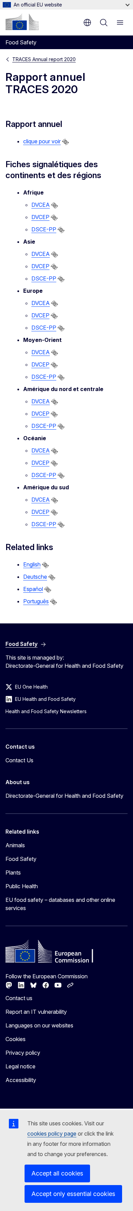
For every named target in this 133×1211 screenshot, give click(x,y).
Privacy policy (22, 1052)
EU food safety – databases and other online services (60, 903)
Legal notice (20, 1066)
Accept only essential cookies (73, 1193)
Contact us (18, 998)
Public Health (21, 886)
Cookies (15, 1039)
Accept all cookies (57, 1173)
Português (36, 601)
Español (33, 589)
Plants (13, 872)
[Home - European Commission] (22, 22)
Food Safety (20, 858)
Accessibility (20, 1080)
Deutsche (35, 576)
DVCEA (40, 204)
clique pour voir (42, 141)
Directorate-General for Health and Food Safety (64, 795)
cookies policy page (51, 1133)
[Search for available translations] (65, 142)
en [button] (87, 22)
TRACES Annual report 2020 (44, 59)
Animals (15, 845)
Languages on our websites (39, 1025)
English (32, 564)
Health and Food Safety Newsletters (46, 711)
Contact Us (19, 760)
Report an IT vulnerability (36, 1011)
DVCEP (40, 217)
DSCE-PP (43, 229)
